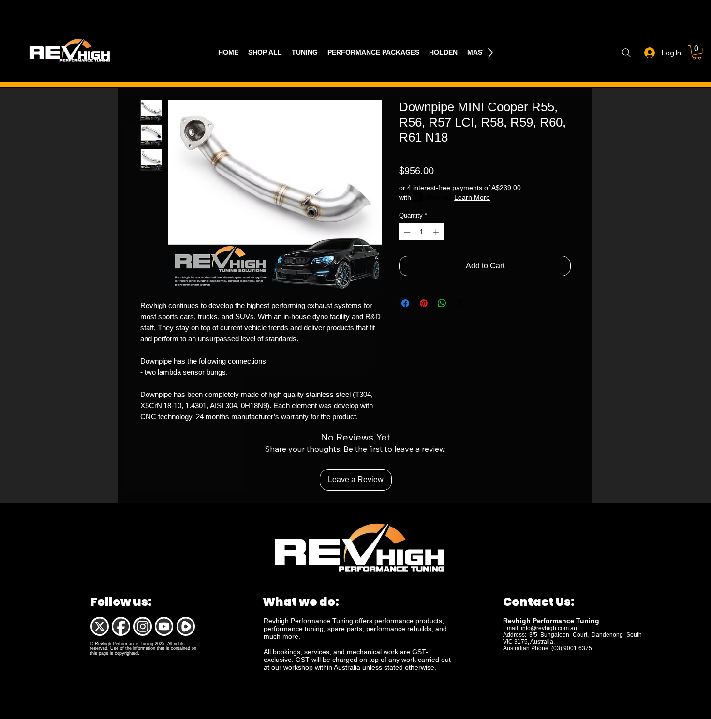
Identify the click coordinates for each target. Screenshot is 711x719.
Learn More (472, 197)
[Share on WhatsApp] (442, 303)
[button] (696, 52)
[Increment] (437, 232)
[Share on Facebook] (405, 303)
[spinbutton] (421, 232)
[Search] (626, 52)
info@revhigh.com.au (549, 628)
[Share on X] (460, 303)
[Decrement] (406, 232)
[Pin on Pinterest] (424, 303)
